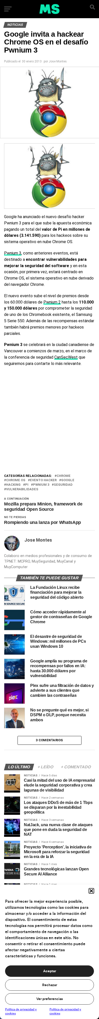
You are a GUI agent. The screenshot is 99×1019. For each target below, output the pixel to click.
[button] (91, 890)
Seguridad (63, 485)
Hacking (13, 485)
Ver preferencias (49, 999)
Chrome (64, 476)
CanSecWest (66, 357)
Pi (26, 485)
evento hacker (43, 480)
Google (67, 480)
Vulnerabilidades (22, 489)
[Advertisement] (49, 421)
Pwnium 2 (52, 302)
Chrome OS (15, 480)
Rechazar (49, 985)
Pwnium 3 (12, 253)
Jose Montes (58, 61)
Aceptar (49, 971)
